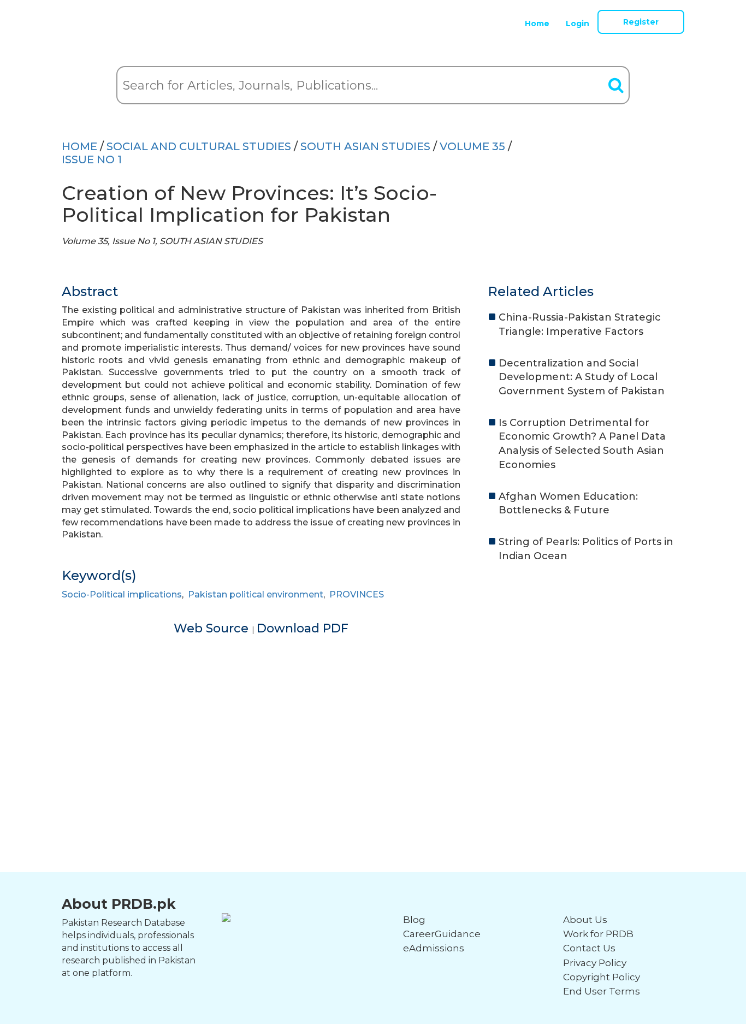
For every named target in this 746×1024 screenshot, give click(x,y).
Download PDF (302, 628)
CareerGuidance (442, 933)
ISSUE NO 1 (92, 159)
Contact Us (589, 948)
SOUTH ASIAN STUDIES (365, 146)
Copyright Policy (601, 977)
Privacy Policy (594, 962)
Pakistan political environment (255, 594)
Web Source (213, 628)
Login (577, 23)
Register (641, 22)
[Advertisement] (373, 713)
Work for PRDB (598, 933)
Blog (414, 919)
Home (537, 23)
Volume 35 (472, 146)
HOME (79, 146)
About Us (585, 919)
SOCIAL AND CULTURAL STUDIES (198, 146)
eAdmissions (433, 948)
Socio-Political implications (122, 594)
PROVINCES (356, 594)
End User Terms (601, 991)
